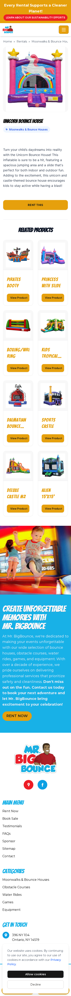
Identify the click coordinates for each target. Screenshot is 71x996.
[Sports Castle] (53, 395)
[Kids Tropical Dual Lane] (53, 325)
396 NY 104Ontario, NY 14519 (25, 937)
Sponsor (8, 841)
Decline (35, 984)
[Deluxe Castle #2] (18, 466)
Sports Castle (48, 423)
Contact (8, 856)
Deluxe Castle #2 (16, 493)
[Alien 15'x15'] (53, 466)
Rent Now (10, 811)
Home (7, 41)
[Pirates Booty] (18, 255)
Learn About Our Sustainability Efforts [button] (35, 17)
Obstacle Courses (16, 887)
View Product (18, 297)
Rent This (35, 205)
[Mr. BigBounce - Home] (29, 30)
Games (7, 902)
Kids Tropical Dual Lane (50, 353)
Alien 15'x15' (48, 493)
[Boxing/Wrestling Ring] (18, 325)
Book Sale (10, 818)
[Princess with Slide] (53, 255)
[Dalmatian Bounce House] (18, 395)
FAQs (6, 834)
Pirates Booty (14, 282)
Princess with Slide (51, 282)
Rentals (22, 41)
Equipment (11, 910)
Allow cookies (35, 974)
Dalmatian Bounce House (16, 423)
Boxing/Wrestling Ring (18, 353)
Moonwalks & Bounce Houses (28, 129)
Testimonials (12, 826)
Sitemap (8, 849)
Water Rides (11, 895)
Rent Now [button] (17, 716)
